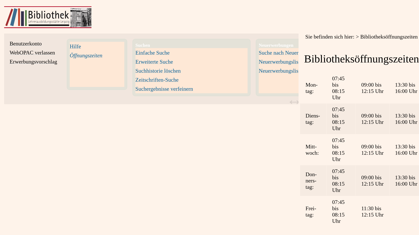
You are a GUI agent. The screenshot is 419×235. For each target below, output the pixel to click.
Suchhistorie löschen (158, 71)
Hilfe (75, 46)
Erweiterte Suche (154, 62)
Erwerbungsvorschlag (33, 62)
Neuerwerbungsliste (280, 62)
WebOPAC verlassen (32, 53)
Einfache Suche (152, 53)
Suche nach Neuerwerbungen (291, 53)
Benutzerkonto (26, 43)
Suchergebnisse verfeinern (164, 89)
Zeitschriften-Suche (157, 80)
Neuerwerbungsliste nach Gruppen (296, 71)
